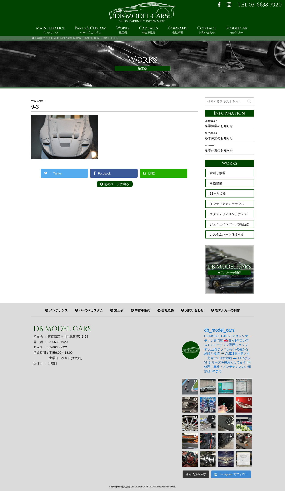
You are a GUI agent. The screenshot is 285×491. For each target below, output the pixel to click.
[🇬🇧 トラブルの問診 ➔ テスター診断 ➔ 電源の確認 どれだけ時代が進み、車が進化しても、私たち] (226, 405)
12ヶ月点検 (218, 193)
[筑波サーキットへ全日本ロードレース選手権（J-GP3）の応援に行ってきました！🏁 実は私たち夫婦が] (208, 405)
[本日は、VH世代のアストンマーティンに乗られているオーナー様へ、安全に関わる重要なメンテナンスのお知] (226, 441)
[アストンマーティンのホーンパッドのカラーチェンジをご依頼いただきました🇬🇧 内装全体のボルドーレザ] (190, 459)
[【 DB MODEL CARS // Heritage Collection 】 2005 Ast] (208, 386)
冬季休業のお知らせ (219, 126)
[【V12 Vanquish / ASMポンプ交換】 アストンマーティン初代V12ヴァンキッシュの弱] (208, 459)
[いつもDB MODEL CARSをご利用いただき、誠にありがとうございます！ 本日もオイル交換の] (244, 441)
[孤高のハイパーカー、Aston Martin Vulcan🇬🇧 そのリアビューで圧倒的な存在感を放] (190, 441)
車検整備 (216, 183)
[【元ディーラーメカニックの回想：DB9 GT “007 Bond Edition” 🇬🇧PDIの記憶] (226, 423)
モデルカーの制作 (227, 310)
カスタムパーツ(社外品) (226, 234)
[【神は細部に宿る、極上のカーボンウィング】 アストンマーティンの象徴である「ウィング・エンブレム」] (226, 459)
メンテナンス (58, 310)
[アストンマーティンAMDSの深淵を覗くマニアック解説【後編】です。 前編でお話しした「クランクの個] (226, 386)
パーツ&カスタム (90, 310)
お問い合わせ (194, 310)
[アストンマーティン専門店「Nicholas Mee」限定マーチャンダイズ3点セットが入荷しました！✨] (208, 423)
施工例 (118, 310)
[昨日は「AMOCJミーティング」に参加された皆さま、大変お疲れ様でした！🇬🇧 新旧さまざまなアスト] (244, 423)
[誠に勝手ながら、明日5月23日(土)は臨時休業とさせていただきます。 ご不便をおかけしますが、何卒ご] (244, 459)
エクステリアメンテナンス (228, 214)
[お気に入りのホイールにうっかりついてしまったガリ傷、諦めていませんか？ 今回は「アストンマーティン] (190, 423)
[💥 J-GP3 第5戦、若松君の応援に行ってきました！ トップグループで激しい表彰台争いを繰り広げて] (190, 386)
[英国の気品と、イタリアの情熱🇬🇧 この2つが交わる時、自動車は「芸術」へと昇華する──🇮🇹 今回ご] (244, 405)
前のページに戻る (116, 184)
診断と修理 (217, 173)
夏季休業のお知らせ (219, 150)
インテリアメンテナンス (227, 203)
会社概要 (167, 310)
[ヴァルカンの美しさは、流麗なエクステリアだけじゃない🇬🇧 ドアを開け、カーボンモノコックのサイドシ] (208, 441)
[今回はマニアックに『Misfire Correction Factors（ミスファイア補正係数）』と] (244, 386)
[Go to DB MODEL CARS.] (32, 38)
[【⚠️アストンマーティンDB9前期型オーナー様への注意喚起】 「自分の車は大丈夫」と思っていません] (190, 405)
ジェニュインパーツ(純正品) (229, 224)
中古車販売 (142, 310)
